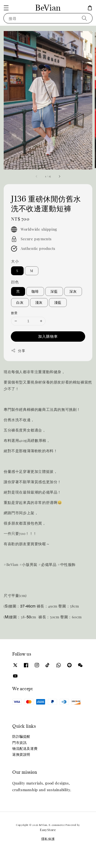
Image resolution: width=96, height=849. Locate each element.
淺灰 (39, 302)
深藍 (54, 291)
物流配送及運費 (24, 748)
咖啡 (35, 291)
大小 (15, 261)
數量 (14, 313)
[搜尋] (84, 18)
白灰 (20, 302)
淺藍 (58, 302)
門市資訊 (19, 742)
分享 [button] (21, 350)
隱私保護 (48, 839)
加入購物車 (48, 336)
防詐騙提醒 (21, 736)
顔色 (15, 281)
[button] (6, 7)
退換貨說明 (21, 754)
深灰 (73, 291)
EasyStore (48, 830)
